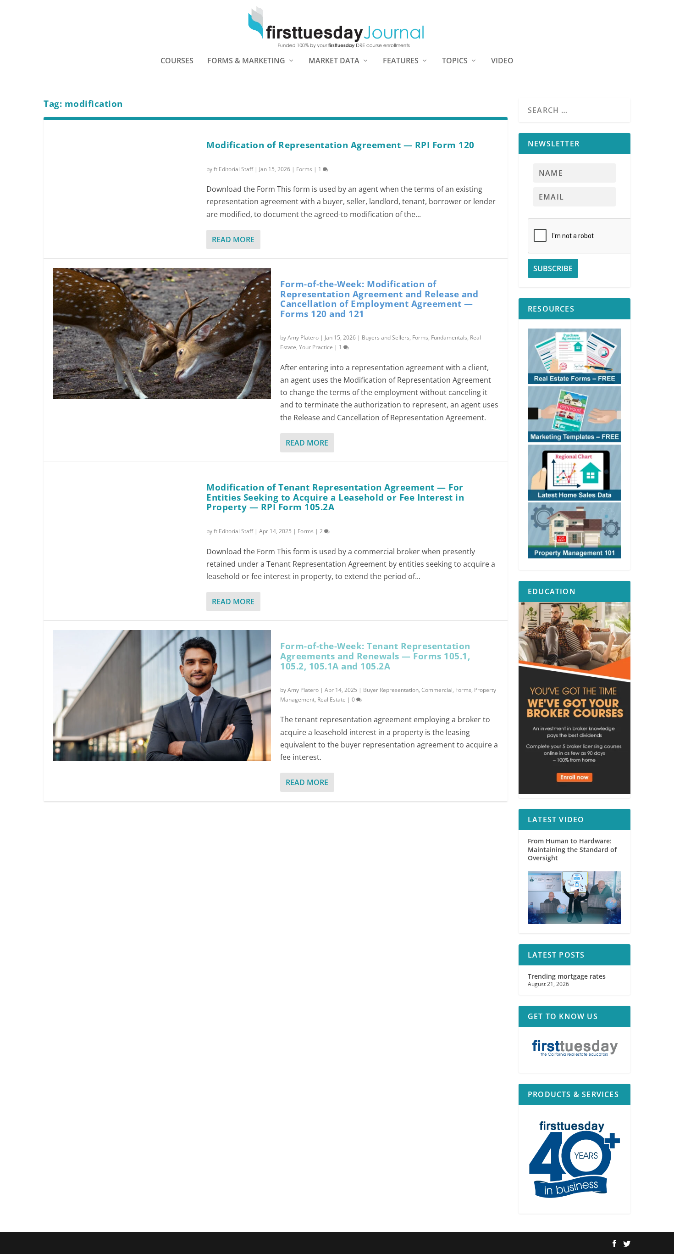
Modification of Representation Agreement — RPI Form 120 (340, 145)
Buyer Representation (391, 690)
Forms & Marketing (246, 61)
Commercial (437, 690)
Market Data (334, 61)
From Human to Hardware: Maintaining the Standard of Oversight (572, 849)
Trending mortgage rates (567, 976)
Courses (176, 61)
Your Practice (316, 347)
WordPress (178, 1243)
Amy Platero (303, 337)
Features (401, 61)
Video (502, 61)
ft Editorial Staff (233, 169)
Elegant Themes (102, 1243)
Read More (233, 239)
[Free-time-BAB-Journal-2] (574, 791)
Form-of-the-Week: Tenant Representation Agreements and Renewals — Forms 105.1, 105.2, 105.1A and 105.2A (375, 656)
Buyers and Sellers (385, 337)
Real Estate (331, 699)
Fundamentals (449, 337)
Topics (455, 61)
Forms (304, 169)
